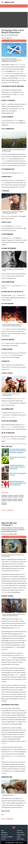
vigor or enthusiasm (17, 226)
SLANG (10, 496)
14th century (17, 628)
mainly (3, 71)
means (18, 94)
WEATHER (21, 496)
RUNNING (4, 503)
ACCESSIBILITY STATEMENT (7, 837)
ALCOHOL (4, 500)
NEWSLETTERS (4, 832)
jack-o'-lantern (13, 756)
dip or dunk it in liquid (18, 398)
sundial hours (17, 675)
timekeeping (4, 592)
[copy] (11, 38)
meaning (19, 108)
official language (19, 64)
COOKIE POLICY (4, 834)
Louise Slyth (6, 35)
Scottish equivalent (6, 355)
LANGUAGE (4, 496)
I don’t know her (9, 417)
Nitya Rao (6, 534)
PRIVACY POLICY (20, 832)
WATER (14, 500)
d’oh (3, 439)
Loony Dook (5, 403)
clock (19, 570)
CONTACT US (19, 830)
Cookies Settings (20, 839)
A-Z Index (3, 839)
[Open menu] (2, 2)
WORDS (15, 496)
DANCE (20, 500)
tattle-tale (9, 285)
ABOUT (2, 830)
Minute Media (11, 842)
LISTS (9, 500)
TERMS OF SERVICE (21, 834)
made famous (18, 71)
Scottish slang (20, 78)
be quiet (5, 276)
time (19, 619)
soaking (21, 173)
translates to (14, 295)
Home (3, 510)
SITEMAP (19, 837)
